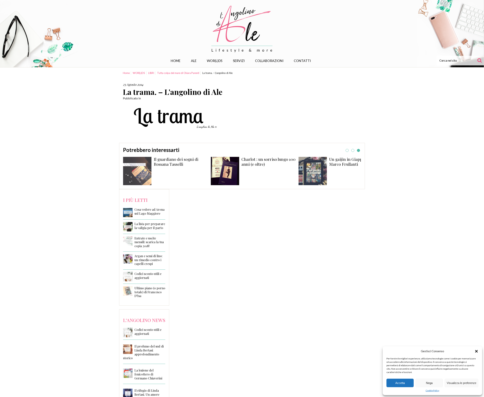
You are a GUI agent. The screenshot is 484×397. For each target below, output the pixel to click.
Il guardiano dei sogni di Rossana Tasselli (176, 161)
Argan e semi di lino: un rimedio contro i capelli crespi (148, 260)
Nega (429, 383)
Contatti (302, 61)
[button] (476, 351)
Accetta (400, 383)
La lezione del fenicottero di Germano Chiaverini (148, 374)
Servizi (239, 61)
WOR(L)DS (214, 61)
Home (175, 61)
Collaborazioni (269, 61)
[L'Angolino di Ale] (242, 29)
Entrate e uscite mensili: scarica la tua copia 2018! (149, 242)
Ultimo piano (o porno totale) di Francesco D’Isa (149, 292)
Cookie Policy (432, 390)
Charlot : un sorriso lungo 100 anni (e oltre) (268, 161)
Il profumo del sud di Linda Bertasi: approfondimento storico (143, 352)
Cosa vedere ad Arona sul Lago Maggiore (149, 211)
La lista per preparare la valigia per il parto (149, 226)
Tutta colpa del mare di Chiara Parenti (178, 72)
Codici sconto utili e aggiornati (147, 276)
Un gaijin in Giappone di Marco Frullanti (351, 161)
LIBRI (151, 72)
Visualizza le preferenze (461, 383)
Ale (193, 61)
